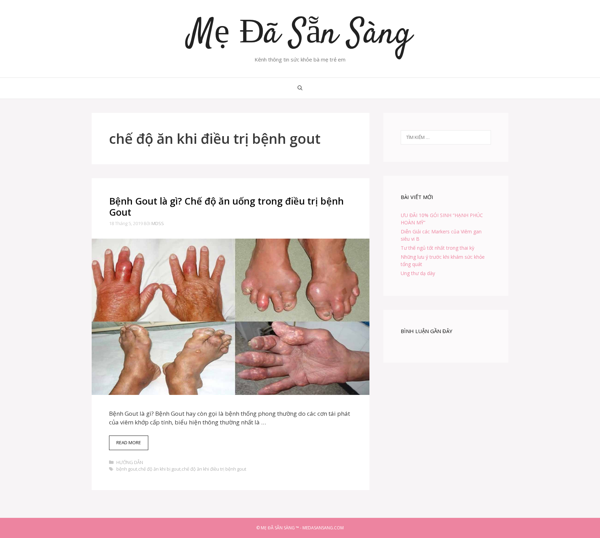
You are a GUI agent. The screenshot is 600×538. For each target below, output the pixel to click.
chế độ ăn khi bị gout (159, 469)
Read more (132, 444)
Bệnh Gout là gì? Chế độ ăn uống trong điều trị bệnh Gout (226, 206)
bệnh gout (126, 469)
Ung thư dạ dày (418, 273)
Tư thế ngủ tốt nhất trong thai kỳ (437, 248)
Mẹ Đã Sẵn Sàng (300, 34)
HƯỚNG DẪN (129, 462)
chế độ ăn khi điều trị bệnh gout (214, 469)
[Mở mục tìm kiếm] (300, 88)
